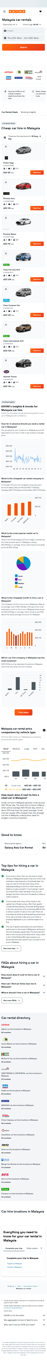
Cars (18, 1286)
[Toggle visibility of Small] (18, 575)
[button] (4, 11)
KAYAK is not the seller (14, 1315)
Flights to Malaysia (14, 1263)
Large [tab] (26, 749)
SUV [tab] (35, 749)
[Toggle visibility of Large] (19, 586)
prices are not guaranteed (13, 1308)
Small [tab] (5, 749)
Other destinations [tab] (35, 1248)
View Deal (37, 172)
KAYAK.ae (10, 1286)
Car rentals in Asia (30, 1286)
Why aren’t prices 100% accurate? (19, 1324)
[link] (23, 712)
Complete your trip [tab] (13, 1248)
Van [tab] (43, 749)
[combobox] (10, 24)
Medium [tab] (16, 749)
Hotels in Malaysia (14, 1267)
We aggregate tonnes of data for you (20, 1320)
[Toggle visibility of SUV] (18, 579)
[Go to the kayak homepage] (17, 11)
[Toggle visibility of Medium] (19, 583)
